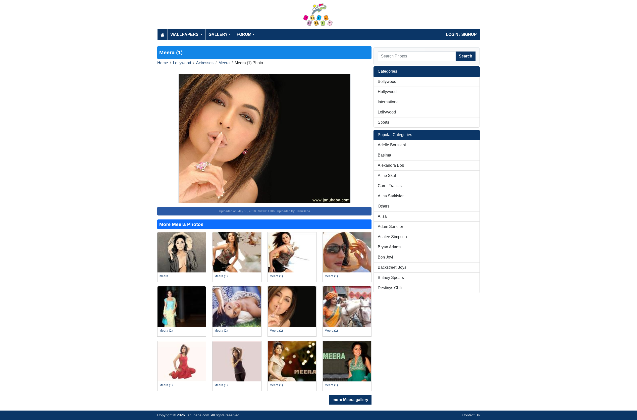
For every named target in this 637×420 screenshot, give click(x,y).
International (389, 102)
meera (163, 276)
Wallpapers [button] (185, 34)
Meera (224, 63)
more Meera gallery (350, 400)
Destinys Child (391, 288)
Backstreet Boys (392, 267)
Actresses (204, 63)
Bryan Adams (389, 247)
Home (162, 63)
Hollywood (387, 92)
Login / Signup (461, 34)
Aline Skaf (387, 175)
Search (465, 56)
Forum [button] (244, 34)
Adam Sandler (390, 226)
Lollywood (182, 63)
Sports (383, 122)
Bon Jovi (385, 257)
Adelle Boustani (392, 145)
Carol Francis (390, 186)
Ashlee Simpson (392, 237)
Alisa (382, 216)
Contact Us (471, 415)
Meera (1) (221, 276)
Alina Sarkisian (391, 196)
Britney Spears (391, 277)
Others (383, 206)
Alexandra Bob (391, 165)
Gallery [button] (218, 34)
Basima (384, 155)
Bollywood (387, 81)
